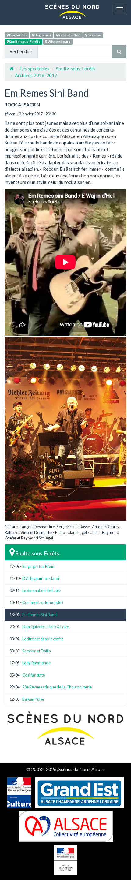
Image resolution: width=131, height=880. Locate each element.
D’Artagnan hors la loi (40, 578)
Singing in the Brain (38, 566)
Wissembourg (58, 41)
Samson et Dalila (36, 650)
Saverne (94, 35)
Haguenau (42, 35)
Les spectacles (34, 68)
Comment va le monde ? (43, 602)
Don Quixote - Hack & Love (45, 626)
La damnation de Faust (41, 590)
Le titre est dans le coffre (42, 638)
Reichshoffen (69, 35)
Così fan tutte (33, 675)
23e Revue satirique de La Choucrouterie (57, 686)
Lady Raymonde (36, 662)
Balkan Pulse (33, 699)
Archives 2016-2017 (36, 75)
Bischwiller (18, 35)
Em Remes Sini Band (39, 614)
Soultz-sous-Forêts (24, 41)
